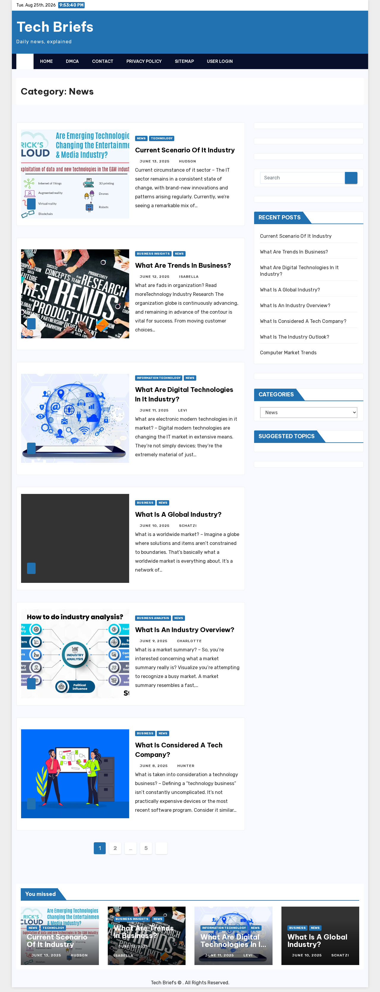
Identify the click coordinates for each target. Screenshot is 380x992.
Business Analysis (153, 618)
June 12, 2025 (155, 277)
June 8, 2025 (154, 766)
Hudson (187, 161)
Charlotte (189, 641)
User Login (220, 61)
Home (46, 61)
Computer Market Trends (288, 352)
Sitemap (184, 61)
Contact (102, 61)
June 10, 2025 (155, 526)
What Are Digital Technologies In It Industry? (232, 944)
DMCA (72, 61)
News (141, 138)
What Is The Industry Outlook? (294, 337)
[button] (347, 61)
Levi (182, 410)
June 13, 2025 (155, 161)
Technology (161, 138)
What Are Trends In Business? (183, 265)
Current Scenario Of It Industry (185, 150)
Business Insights (153, 254)
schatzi (188, 526)
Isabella (189, 277)
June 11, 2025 (155, 410)
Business (145, 503)
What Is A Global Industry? (178, 514)
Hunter (185, 766)
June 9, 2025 (154, 641)
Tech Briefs (55, 26)
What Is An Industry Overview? (185, 630)
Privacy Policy (144, 61)
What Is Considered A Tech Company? (303, 321)
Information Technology (158, 378)
